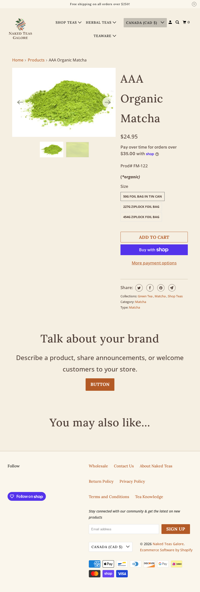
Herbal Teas (99, 22)
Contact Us (124, 465)
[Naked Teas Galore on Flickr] (9, 481)
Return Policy (101, 481)
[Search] (178, 22)
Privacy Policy (132, 481)
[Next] (107, 102)
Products (36, 60)
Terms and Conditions (109, 496)
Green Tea (145, 296)
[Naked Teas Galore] (21, 29)
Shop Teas (67, 22)
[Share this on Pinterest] (160, 287)
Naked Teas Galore (168, 544)
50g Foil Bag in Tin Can (142, 196)
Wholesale (98, 465)
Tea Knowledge (149, 496)
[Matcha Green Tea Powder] (64, 102)
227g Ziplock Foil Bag (141, 206)
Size (124, 186)
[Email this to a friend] (171, 287)
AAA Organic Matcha (141, 98)
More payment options (154, 263)
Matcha (160, 296)
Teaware (103, 36)
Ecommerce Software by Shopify (166, 550)
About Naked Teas (156, 465)
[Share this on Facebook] (149, 287)
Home (17, 60)
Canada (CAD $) (142, 22)
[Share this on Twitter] (138, 287)
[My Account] (171, 22)
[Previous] (20, 102)
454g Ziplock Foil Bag (141, 217)
